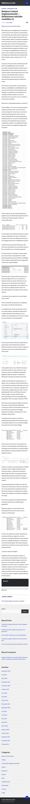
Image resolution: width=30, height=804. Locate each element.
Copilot (4, 767)
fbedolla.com (8, 3)
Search (3, 609)
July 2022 (4, 711)
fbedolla (5, 581)
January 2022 (5, 733)
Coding (3, 759)
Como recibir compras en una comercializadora (14, 635)
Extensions (4, 770)
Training (4, 789)
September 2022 (6, 707)
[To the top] (27, 797)
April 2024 (4, 678)
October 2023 (5, 689)
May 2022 (4, 718)
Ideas (3, 778)
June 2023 (4, 693)
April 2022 (4, 722)
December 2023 (6, 682)
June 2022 (4, 715)
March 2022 (5, 726)
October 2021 (5, 744)
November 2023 (6, 685)
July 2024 (4, 674)
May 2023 (4, 696)
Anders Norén (10, 801)
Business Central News (8, 756)
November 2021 (6, 740)
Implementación (12, 8)
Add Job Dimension (20, 659)
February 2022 (5, 729)
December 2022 (6, 704)
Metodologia (5, 785)
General (4, 8)
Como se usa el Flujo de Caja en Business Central (14, 644)
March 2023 (5, 700)
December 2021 (6, 737)
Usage (3, 792)
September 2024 (6, 671)
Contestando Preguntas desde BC (10, 763)
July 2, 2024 (9, 22)
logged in (11, 601)
